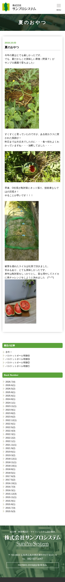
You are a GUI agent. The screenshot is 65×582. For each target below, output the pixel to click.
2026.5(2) (10, 388)
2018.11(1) (11, 462)
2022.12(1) (11, 420)
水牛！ (9, 352)
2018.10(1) (11, 466)
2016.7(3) (10, 486)
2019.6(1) (10, 451)
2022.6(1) (10, 423)
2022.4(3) (10, 430)
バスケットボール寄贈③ (18, 359)
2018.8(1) (10, 469)
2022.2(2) (10, 438)
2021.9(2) (10, 448)
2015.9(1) (10, 501)
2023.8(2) (10, 413)
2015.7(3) (10, 508)
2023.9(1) (10, 409)
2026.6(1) (10, 385)
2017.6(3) (10, 476)
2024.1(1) (10, 402)
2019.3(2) (10, 455)
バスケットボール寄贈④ (18, 355)
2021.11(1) (11, 445)
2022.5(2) (10, 427)
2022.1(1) (10, 441)
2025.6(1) (10, 395)
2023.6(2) (10, 416)
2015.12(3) (11, 494)
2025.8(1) (10, 392)
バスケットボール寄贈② (18, 362)
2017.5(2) (10, 479)
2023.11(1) (11, 406)
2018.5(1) (10, 473)
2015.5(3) (10, 511)
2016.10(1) (11, 483)
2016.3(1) (10, 490)
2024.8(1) (10, 399)
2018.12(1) (11, 458)
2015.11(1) (11, 497)
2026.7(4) (10, 381)
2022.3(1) (10, 434)
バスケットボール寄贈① (18, 366)
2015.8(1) (10, 504)
